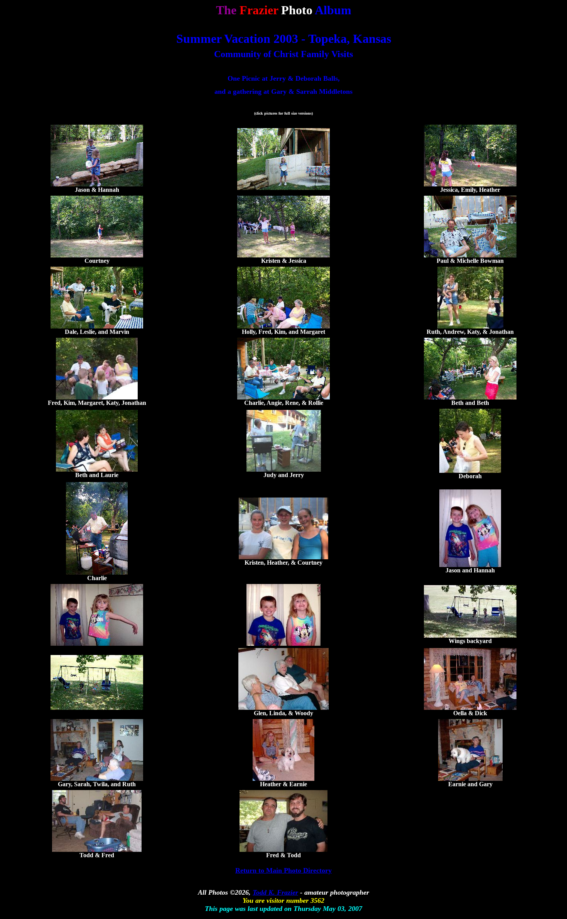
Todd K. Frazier (275, 892)
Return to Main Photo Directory (283, 870)
